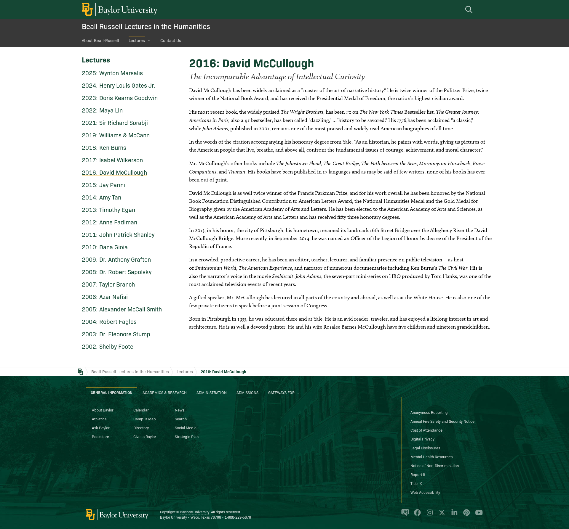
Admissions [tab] (247, 392)
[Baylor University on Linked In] (453, 515)
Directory (141, 427)
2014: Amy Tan (101, 197)
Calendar (141, 409)
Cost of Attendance (426, 429)
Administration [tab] (211, 392)
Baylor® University (194, 511)
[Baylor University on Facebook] (416, 515)
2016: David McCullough (114, 172)
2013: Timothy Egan (108, 209)
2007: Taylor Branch (108, 284)
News (179, 409)
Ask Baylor (101, 427)
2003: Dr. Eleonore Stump (116, 333)
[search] (469, 9)
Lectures (137, 40)
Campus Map (144, 418)
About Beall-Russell (100, 40)
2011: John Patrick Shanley (118, 234)
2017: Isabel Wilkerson (112, 159)
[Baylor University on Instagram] (429, 515)
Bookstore (100, 436)
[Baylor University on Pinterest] (465, 515)
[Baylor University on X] (441, 515)
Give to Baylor (144, 436)
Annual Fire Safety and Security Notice (442, 421)
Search (181, 418)
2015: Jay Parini (103, 184)
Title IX (416, 483)
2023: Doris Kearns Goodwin (120, 97)
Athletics (99, 418)
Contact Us (170, 40)
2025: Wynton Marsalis (112, 72)
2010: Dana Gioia (105, 246)
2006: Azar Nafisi (105, 296)
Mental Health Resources (431, 456)
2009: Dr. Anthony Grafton (116, 259)
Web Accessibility (425, 492)
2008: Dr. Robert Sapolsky (116, 271)
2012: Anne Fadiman (109, 222)
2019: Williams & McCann (116, 135)
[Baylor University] (118, 9)
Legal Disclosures (425, 447)
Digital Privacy (422, 438)
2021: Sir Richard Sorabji (115, 122)
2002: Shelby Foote (107, 346)
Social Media (185, 427)
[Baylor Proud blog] (404, 515)
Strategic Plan (187, 436)
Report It (417, 474)
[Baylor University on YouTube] (477, 515)
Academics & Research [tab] (165, 392)
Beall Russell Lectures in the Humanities (146, 26)
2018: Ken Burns (104, 147)
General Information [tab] (111, 392)
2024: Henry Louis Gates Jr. (118, 85)
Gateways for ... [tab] (283, 392)
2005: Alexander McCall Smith (122, 309)
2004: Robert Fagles (109, 321)
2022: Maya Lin (102, 110)
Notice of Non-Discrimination (434, 465)
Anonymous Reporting (429, 412)
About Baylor (103, 409)
